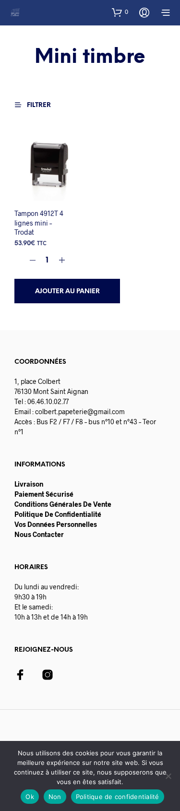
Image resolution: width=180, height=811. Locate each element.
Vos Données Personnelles (55, 524)
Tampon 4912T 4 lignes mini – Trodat (38, 222)
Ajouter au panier (67, 291)
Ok (29, 796)
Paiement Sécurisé (43, 494)
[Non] (168, 776)
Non (54, 796)
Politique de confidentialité (117, 796)
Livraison (28, 484)
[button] (120, 12)
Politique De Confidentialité (57, 514)
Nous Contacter (39, 534)
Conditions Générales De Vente (62, 504)
